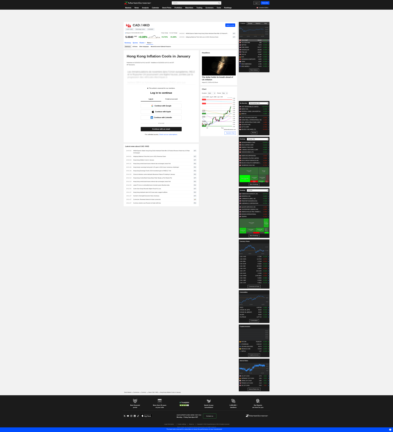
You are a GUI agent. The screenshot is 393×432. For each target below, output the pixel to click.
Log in (257, 3)
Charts (142, 43)
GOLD (241, 307)
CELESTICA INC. (246, 124)
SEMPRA (244, 216)
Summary (128, 43)
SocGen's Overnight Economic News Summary (146, 196)
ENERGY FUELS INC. (247, 147)
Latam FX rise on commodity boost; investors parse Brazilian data (151, 185)
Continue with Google (163, 106)
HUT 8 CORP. (245, 127)
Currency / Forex (245, 241)
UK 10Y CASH (245, 385)
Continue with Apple (163, 112)
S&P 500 (243, 45)
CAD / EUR (243, 263)
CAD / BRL (243, 261)
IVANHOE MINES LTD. (247, 152)
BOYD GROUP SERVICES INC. (250, 160)
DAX (242, 57)
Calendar (155, 8)
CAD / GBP (243, 280)
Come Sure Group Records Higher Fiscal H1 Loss (147, 188)
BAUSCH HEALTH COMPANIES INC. (251, 163)
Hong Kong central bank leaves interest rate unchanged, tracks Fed (152, 163)
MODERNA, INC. (246, 196)
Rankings (228, 8)
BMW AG (243, 113)
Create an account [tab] (171, 99)
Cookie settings (182, 424)
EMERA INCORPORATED (248, 155)
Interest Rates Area (254, 389)
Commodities (244, 292)
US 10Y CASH (245, 376)
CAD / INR (243, 266)
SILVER (242, 314)
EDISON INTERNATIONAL (248, 214)
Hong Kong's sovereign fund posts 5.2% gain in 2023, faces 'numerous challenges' (156, 167)
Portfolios (178, 8)
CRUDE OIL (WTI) (245, 310)
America (258, 23)
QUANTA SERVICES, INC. (248, 207)
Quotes (135, 43)
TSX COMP (244, 40)
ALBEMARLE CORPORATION (249, 203)
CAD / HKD (243, 278)
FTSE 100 (244, 52)
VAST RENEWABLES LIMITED (250, 106)
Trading (199, 8)
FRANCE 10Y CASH (247, 383)
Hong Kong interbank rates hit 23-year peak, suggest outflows (150, 192)
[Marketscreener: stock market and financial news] (137, 3)
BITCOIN (243, 341)
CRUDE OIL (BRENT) (246, 312)
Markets (128, 8)
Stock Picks (166, 8)
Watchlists (189, 8)
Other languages (144, 46)
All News (135, 46)
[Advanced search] (219, 3)
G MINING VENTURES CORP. (249, 149)
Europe (250, 23)
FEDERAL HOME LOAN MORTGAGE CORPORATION (251, 111)
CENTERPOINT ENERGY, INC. (250, 209)
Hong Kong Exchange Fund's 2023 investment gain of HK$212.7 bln (152, 171)
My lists (254, 132)
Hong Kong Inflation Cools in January (143, 160)
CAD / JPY (243, 271)
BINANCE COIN (245, 349)
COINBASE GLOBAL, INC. (248, 198)
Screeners (209, 8)
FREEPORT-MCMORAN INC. (249, 201)
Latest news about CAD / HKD (137, 146)
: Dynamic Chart (230, 133)
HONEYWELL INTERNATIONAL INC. (251, 120)
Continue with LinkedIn (163, 117)
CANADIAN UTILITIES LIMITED (250, 158)
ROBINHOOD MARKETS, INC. (249, 194)
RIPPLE (243, 351)
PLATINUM (243, 317)
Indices (243, 23)
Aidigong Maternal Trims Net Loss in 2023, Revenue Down (202, 37)
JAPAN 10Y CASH (246, 380)
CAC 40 (243, 54)
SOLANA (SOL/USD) (247, 346)
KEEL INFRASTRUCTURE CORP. (250, 122)
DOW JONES (245, 47)
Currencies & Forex (254, 286)
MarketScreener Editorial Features (161, 46)
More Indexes (254, 70)
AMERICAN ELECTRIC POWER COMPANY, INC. (251, 211)
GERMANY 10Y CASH (247, 378)
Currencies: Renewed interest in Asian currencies (147, 199)
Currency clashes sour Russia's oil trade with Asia (147, 203)
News (136, 8)
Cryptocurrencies (245, 326)
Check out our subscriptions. (168, 134)
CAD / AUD (243, 273)
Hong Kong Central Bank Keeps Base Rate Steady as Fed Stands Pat (152, 178)
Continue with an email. (161, 129)
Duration (204, 93)
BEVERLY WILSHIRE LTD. (248, 129)
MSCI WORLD (245, 66)
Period (219, 93)
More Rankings (254, 184)
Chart (204, 89)
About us (191, 424)
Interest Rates (244, 360)
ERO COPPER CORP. (247, 145)
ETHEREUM (244, 344)
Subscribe (265, 3)
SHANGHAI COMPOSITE (248, 59)
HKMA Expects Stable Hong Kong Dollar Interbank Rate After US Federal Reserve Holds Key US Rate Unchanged (207, 33)
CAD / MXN (243, 259)
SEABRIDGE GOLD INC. (248, 165)
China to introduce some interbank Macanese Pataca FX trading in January (154, 174)
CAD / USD (243, 256)
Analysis (145, 8)
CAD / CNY (243, 268)
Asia (265, 23)
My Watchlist (243, 103)
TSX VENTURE (245, 42)
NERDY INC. (245, 109)
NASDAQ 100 (245, 49)
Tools (219, 8)
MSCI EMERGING (246, 64)
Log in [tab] (151, 99)
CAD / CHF (243, 282)
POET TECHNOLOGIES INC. (249, 117)
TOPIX (243, 61)
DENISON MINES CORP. (248, 142)
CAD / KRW (243, 275)
